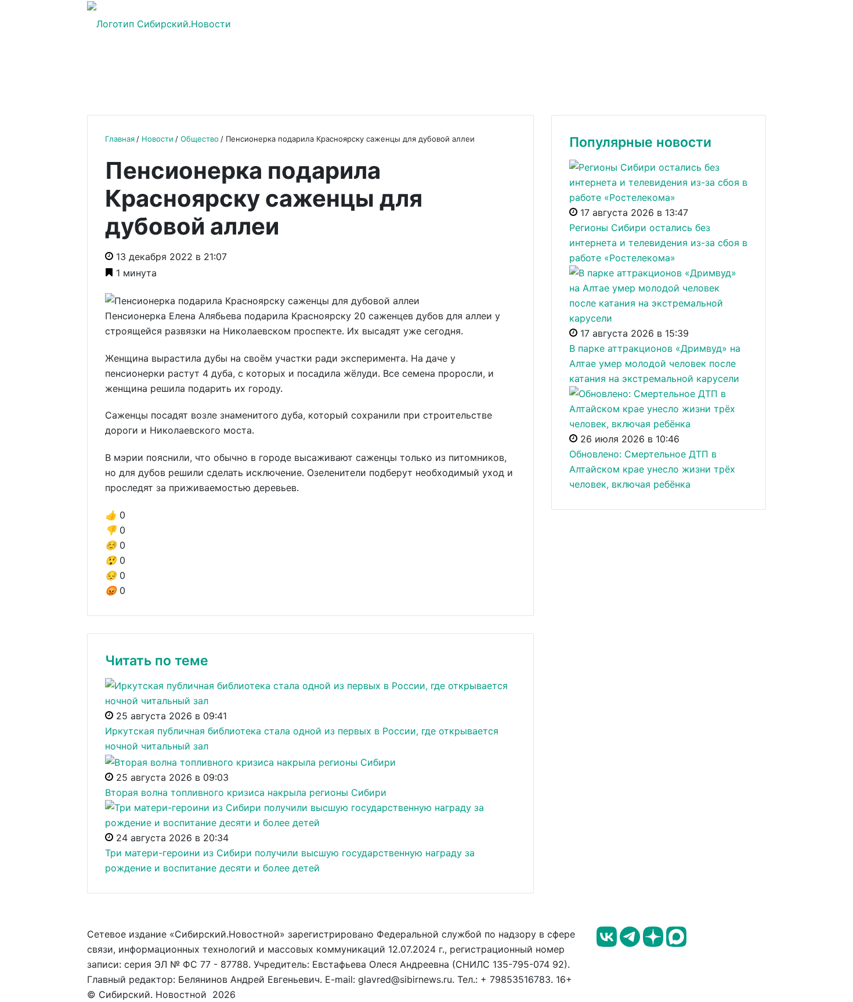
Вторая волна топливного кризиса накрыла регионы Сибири (245, 792)
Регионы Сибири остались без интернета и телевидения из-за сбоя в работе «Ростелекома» (658, 243)
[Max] (676, 943)
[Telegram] (631, 943)
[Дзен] (654, 943)
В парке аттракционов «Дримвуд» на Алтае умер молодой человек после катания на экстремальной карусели (654, 363)
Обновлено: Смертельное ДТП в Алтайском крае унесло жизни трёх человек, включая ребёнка (652, 469)
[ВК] (608, 943)
